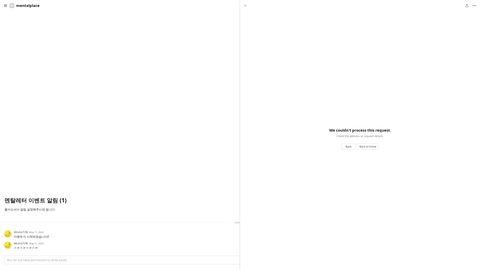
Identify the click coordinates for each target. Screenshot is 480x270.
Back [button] (348, 146)
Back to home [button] (367, 146)
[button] (5, 5)
